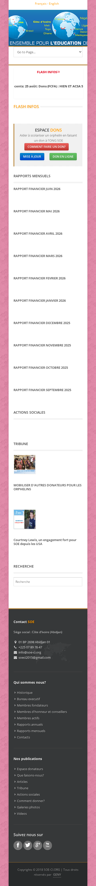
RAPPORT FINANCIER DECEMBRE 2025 (42, 323)
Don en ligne (63, 156)
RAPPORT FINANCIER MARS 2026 (38, 256)
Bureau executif (28, 699)
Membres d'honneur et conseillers (42, 711)
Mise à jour (32, 156)
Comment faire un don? (46, 147)
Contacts (23, 737)
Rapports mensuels (31, 731)
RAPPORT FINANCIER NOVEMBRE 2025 (42, 345)
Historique (24, 692)
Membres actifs (28, 718)
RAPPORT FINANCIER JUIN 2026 (37, 189)
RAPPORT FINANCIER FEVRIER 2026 (39, 278)
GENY (57, 874)
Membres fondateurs (32, 705)
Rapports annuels (30, 724)
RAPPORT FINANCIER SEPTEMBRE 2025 (42, 390)
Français (41, 3)
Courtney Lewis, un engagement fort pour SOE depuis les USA (45, 542)
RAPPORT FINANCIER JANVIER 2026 (40, 300)
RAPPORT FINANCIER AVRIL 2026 (38, 233)
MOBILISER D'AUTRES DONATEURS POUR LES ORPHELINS (47, 487)
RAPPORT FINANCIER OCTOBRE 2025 (41, 367)
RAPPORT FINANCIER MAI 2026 (37, 211)
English (54, 3)
